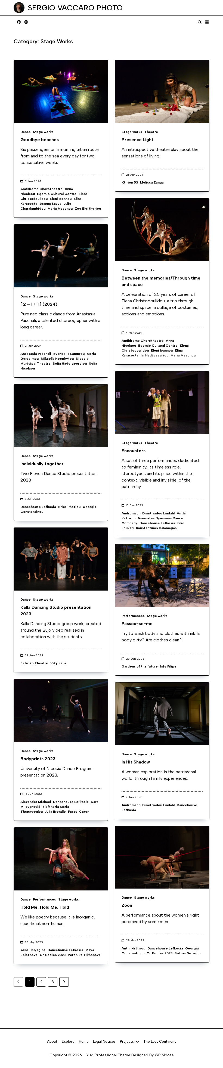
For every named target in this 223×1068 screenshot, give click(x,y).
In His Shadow (136, 762)
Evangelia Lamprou (69, 354)
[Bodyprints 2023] (61, 710)
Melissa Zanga (152, 182)
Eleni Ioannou (61, 199)
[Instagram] (26, 22)
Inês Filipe (168, 666)
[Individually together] (61, 415)
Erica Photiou (69, 507)
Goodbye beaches (39, 139)
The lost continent (159, 1041)
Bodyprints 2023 (37, 758)
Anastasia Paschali (35, 354)
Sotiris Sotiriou (187, 953)
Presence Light (137, 139)
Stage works (43, 132)
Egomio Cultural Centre (56, 194)
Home (84, 1041)
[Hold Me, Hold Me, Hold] (61, 859)
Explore (68, 1041)
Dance (25, 132)
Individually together (42, 463)
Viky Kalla (58, 663)
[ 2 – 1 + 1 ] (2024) (38, 304)
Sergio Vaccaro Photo (75, 7)
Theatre (151, 132)
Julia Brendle (55, 812)
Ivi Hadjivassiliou (154, 355)
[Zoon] (162, 857)
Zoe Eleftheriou (88, 208)
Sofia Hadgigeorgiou (70, 363)
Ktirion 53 (130, 182)
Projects (127, 1041)
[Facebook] (19, 22)
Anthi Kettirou (133, 948)
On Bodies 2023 (159, 953)
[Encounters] (162, 402)
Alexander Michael (35, 802)
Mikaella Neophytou (57, 359)
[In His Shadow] (162, 713)
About (52, 1041)
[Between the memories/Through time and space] (162, 229)
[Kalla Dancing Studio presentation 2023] (61, 559)
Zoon (127, 905)
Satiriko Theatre (34, 663)
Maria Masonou (60, 208)
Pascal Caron (78, 812)
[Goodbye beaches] (61, 91)
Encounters (133, 450)
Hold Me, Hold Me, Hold (44, 907)
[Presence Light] (162, 91)
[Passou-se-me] (162, 575)
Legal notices (104, 1041)
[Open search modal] (200, 22)
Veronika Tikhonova (84, 955)
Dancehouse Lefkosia (157, 523)
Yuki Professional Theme (108, 1055)
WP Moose (164, 1055)
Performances (133, 616)
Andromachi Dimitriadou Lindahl (148, 513)
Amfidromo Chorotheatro (41, 189)
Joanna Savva (50, 204)
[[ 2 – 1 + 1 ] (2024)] (61, 256)
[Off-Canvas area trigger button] (207, 22)
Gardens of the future (140, 666)
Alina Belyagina (32, 950)
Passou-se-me (137, 623)
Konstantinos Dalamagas (156, 528)
